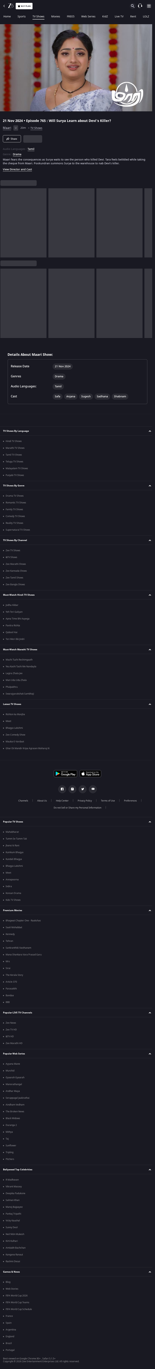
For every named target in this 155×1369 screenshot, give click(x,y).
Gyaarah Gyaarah (15, 1077)
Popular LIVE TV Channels (17, 1013)
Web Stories (12, 1289)
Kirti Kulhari (12, 1241)
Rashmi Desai (13, 1261)
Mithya (9, 1132)
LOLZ (146, 16)
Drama (17, 153)
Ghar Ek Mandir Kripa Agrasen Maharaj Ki (28, 748)
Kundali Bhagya (14, 859)
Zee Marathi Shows (16, 564)
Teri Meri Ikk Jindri (15, 639)
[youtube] (91, 789)
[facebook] (61, 789)
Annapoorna (12, 879)
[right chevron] (4, 221)
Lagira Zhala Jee (14, 673)
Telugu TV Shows (14, 461)
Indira (9, 886)
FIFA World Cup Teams (17, 1302)
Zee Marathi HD (14, 1043)
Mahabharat (12, 832)
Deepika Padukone (15, 1193)
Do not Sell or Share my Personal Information (76, 807)
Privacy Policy (83, 800)
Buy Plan (26, 6)
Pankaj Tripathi (13, 1214)
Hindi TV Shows (14, 441)
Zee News (11, 1023)
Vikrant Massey (14, 1186)
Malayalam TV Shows (17, 468)
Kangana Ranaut (14, 1254)
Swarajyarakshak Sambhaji (20, 693)
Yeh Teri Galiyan (14, 612)
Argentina (11, 1329)
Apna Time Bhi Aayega (17, 618)
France (9, 1316)
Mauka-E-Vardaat (15, 741)
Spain (9, 1323)
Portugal (10, 1350)
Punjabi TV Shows (15, 475)
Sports (22, 16)
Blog (8, 1282)
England (10, 1336)
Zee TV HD (11, 1029)
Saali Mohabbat (14, 927)
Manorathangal (14, 1084)
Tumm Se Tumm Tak (16, 838)
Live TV (119, 16)
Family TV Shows (14, 509)
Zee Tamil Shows (14, 577)
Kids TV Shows (13, 900)
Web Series (88, 16)
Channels (22, 800)
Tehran (9, 941)
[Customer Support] (140, 6)
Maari (7, 126)
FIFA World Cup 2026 (17, 1295)
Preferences (128, 800)
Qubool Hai (11, 632)
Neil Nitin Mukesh (15, 1234)
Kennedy (10, 934)
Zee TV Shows (13, 550)
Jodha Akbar (12, 605)
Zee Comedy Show (15, 734)
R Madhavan (12, 1179)
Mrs (8, 961)
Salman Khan (12, 1200)
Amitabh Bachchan (16, 1248)
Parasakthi (11, 988)
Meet (8, 721)
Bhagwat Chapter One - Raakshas (23, 920)
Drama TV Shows (15, 496)
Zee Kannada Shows (16, 571)
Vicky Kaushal (13, 1220)
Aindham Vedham (15, 1104)
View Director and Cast (17, 168)
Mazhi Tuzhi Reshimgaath (19, 659)
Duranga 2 (11, 1125)
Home (7, 16)
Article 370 (11, 982)
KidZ (105, 16)
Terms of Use (106, 800)
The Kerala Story (14, 975)
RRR (8, 1002)
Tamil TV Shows (14, 455)
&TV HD (10, 1036)
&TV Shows (11, 557)
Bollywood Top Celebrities (17, 1169)
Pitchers (10, 1159)
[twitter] (81, 789)
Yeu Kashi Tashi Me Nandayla (21, 666)
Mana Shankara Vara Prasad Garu (24, 954)
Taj (7, 1138)
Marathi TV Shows (15, 448)
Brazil (9, 1343)
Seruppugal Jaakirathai (17, 1098)
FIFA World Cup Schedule (19, 1309)
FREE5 (70, 16)
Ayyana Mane (13, 1064)
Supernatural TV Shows (18, 530)
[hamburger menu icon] (149, 6)
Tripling (9, 1152)
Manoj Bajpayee (14, 1207)
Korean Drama (13, 893)
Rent (133, 16)
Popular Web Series (14, 1054)
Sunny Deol (12, 1227)
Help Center (60, 800)
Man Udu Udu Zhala (16, 680)
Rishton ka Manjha (15, 714)
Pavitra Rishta (13, 625)
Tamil (31, 148)
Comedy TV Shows (15, 516)
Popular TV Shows (13, 822)
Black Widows (13, 1118)
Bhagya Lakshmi (14, 728)
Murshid (10, 1070)
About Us (40, 800)
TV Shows (38, 16)
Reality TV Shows (14, 523)
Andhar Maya (13, 1091)
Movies (55, 16)
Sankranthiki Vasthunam (18, 948)
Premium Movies (12, 910)
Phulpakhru (12, 687)
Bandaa (10, 995)
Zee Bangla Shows (15, 584)
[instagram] (71, 789)
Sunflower (11, 1145)
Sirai (8, 968)
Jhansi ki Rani (12, 845)
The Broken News (15, 1111)
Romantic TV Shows (16, 502)
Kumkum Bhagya (14, 852)
